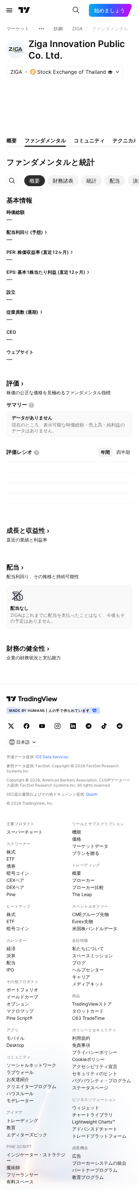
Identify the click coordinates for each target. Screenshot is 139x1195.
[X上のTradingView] (11, 726)
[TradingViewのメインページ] (24, 10)
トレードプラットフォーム (99, 1136)
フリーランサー (22, 1174)
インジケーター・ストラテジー (35, 1157)
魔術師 (13, 1167)
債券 (11, 866)
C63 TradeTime (88, 1018)
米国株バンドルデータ (94, 928)
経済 (11, 948)
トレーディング (22, 1120)
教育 (11, 1127)
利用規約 (81, 1038)
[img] (110, 72)
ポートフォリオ (22, 989)
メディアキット (88, 984)
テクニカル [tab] (125, 140)
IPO (10, 969)
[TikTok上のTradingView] (104, 726)
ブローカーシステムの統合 (99, 1163)
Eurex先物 (82, 921)
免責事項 (81, 1045)
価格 (76, 839)
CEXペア (15, 880)
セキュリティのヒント (94, 1073)
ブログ (79, 962)
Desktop (15, 1045)
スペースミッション (92, 955)
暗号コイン (17, 873)
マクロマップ (20, 1011)
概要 (76, 873)
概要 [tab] (11, 140)
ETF (10, 859)
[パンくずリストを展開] (41, 29)
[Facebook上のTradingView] (26, 726)
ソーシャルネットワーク (31, 1065)
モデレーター (20, 1100)
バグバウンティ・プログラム (101, 1080)
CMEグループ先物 (90, 914)
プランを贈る (85, 853)
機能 (76, 832)
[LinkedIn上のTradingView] (73, 726)
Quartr (91, 794)
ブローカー (83, 880)
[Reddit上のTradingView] (119, 726)
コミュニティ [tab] (89, 140)
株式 (11, 852)
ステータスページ (90, 1087)
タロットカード (88, 1011)
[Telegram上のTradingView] (88, 726)
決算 (11, 955)
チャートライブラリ (92, 1114)
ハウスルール (20, 1093)
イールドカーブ (22, 996)
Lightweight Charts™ (93, 1121)
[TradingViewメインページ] (32, 698)
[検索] (76, 10)
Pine (11, 894)
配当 (11, 962)
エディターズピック (26, 1134)
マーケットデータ (90, 846)
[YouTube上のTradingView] (42, 726)
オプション (17, 1004)
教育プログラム (88, 1177)
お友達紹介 (17, 1079)
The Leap (82, 894)
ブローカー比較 (88, 887)
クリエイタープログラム (31, 1086)
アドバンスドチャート (94, 1129)
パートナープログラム (94, 1170)
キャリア (81, 977)
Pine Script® (19, 1018)
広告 (76, 1156)
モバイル (15, 1038)
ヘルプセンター (88, 969)
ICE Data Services (52, 756)
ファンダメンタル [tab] (45, 140)
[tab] (34, 180)
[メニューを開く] (9, 10)
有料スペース (20, 1181)
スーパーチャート (24, 832)
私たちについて (88, 948)
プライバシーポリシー (94, 1052)
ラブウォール (20, 1072)
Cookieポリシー (88, 1059)
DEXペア (15, 887)
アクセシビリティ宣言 (94, 1066)
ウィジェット (85, 1107)
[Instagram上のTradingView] (57, 726)
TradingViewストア (92, 1004)
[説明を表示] (31, 405)
